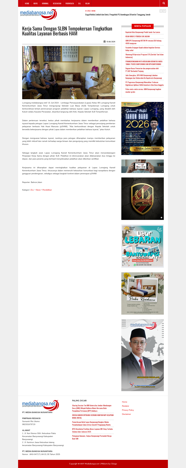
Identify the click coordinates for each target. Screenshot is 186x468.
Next (164, 11)
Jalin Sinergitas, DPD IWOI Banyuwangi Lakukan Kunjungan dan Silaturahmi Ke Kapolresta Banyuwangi (144, 76)
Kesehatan (57, 3)
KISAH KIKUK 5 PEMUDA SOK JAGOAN (138, 36)
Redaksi (125, 406)
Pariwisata (69, 3)
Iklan (87, 3)
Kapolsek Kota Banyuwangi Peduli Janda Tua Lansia (143, 32)
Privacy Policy (128, 410)
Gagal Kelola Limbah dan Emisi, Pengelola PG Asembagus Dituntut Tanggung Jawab (117, 14)
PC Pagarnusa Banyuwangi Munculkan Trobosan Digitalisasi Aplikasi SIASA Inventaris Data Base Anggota (145, 83)
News (35, 3)
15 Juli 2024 (110, 41)
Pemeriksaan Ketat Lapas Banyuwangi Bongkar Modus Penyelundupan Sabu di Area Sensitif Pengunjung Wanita (91, 423)
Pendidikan (47, 190)
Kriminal (45, 3)
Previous (161, 11)
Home (27, 3)
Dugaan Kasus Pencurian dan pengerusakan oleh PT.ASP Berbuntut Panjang (142, 69)
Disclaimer (126, 414)
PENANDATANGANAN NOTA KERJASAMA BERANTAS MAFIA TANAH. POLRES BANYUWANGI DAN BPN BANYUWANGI (144, 62)
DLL (79, 3)
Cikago (114, 464)
